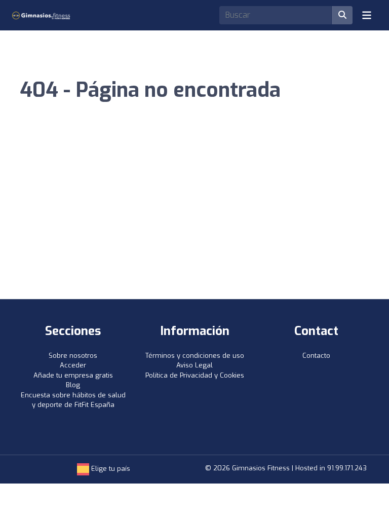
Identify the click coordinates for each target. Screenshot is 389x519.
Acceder (73, 365)
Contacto (316, 355)
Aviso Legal (194, 365)
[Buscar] (342, 15)
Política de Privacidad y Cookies (194, 375)
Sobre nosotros (73, 355)
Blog (73, 385)
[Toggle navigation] (367, 15)
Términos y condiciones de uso (194, 355)
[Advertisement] (194, 223)
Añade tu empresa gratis (73, 375)
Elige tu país (109, 468)
